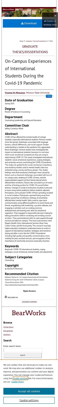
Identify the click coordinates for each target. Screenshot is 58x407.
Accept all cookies (29, 391)
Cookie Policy (17, 381)
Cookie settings (20, 378)
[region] (29, 383)
